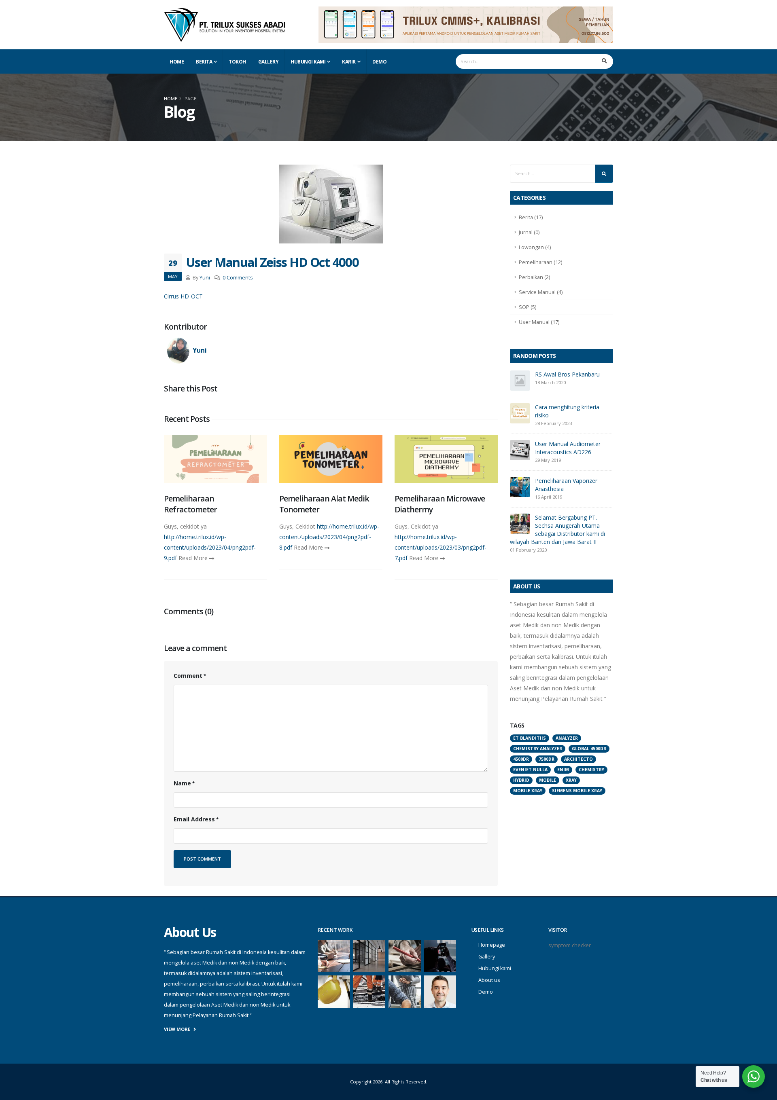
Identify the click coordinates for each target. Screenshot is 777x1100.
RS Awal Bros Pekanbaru (567, 374)
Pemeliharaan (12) (540, 262)
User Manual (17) (539, 322)
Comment (188, 675)
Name (182, 783)
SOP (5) (527, 307)
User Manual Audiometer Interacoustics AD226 (568, 448)
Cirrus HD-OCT (183, 296)
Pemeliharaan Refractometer (190, 504)
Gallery (268, 61)
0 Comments (238, 277)
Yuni (205, 277)
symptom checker (569, 945)
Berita (204, 61)
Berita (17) (531, 217)
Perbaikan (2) (534, 277)
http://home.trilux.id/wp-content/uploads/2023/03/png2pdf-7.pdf (440, 547)
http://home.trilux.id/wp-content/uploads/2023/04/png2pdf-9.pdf (210, 547)
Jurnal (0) (529, 232)
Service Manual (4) (541, 292)
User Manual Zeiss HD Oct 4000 (272, 262)
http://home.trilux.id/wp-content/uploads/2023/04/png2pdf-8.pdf (329, 536)
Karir (349, 61)
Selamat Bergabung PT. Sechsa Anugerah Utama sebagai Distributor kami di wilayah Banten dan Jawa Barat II (557, 530)
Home (177, 61)
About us (489, 980)
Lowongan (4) (535, 247)
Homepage (491, 944)
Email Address (194, 819)
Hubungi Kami (308, 61)
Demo (379, 61)
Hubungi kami (494, 968)
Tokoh (237, 61)
